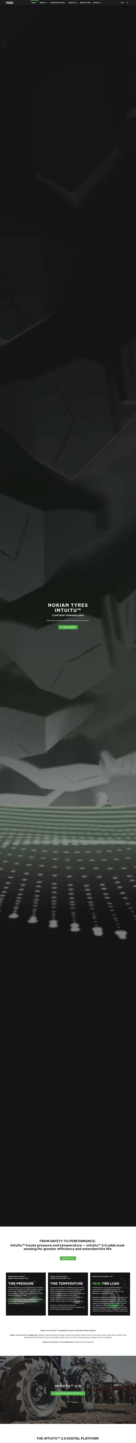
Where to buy (85, 2)
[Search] (127, 2)
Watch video (69, 627)
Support (96, 2)
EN (122, 3)
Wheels (43, 2)
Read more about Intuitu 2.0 (69, 1393)
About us (72, 2)
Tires (33, 2)
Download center (57, 2)
